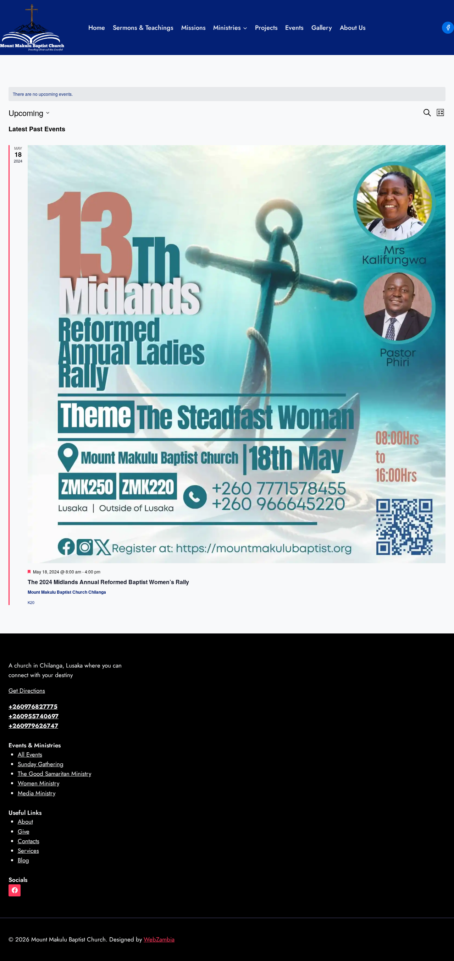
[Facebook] (448, 28)
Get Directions (27, 690)
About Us (353, 27)
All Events (30, 754)
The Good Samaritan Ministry (54, 773)
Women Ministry (38, 783)
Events (294, 27)
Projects (266, 27)
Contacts (28, 841)
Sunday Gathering (40, 764)
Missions (193, 27)
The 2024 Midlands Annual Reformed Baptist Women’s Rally (108, 582)
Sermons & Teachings (143, 27)
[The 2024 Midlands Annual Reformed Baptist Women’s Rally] (236, 354)
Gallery (321, 27)
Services (28, 850)
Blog (23, 860)
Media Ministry (36, 793)
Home (96, 27)
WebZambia (159, 939)
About (25, 821)
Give (23, 831)
